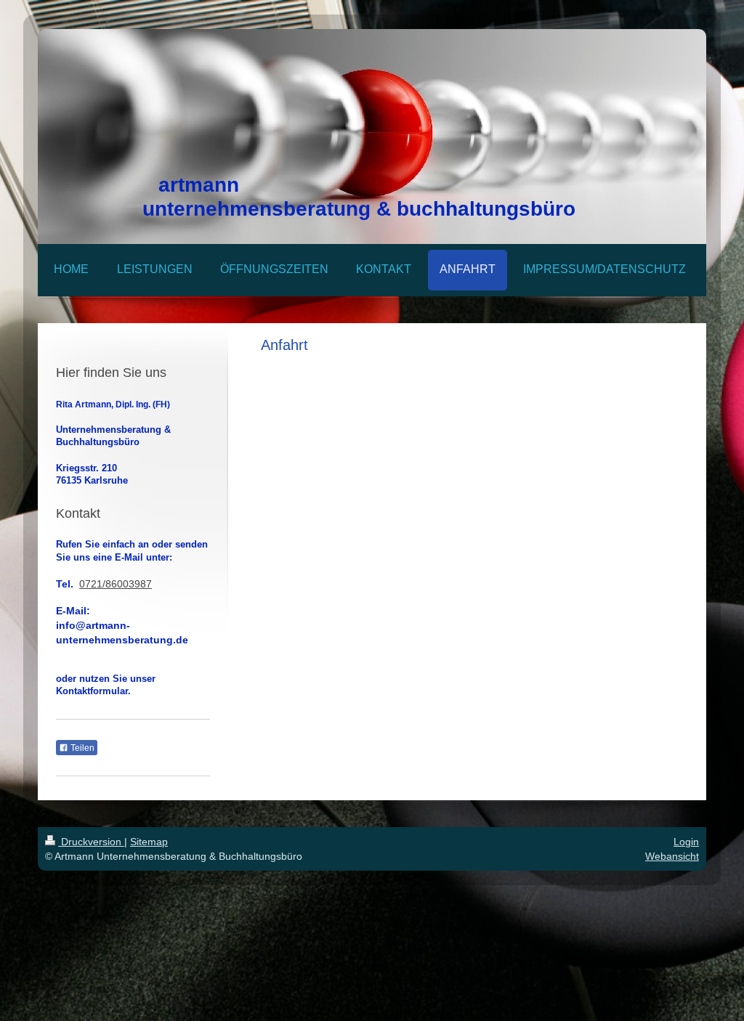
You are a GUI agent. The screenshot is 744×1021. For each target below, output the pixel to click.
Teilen (81, 748)
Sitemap (149, 841)
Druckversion (91, 841)
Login (686, 841)
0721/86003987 (115, 584)
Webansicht (672, 856)
